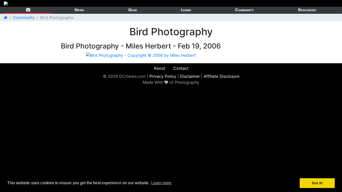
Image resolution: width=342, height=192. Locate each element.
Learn (186, 9)
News (79, 9)
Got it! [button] (317, 183)
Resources (307, 9)
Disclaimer (190, 76)
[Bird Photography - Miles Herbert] (141, 54)
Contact (181, 68)
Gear (132, 9)
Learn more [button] (161, 183)
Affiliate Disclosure (221, 76)
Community (244, 9)
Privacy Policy (162, 76)
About (159, 68)
